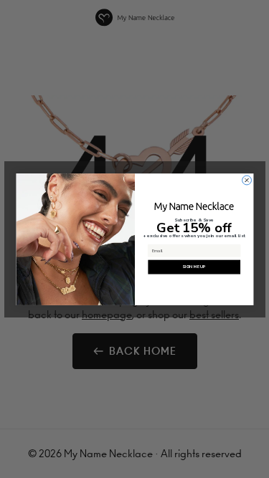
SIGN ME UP (193, 266)
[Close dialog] (246, 180)
